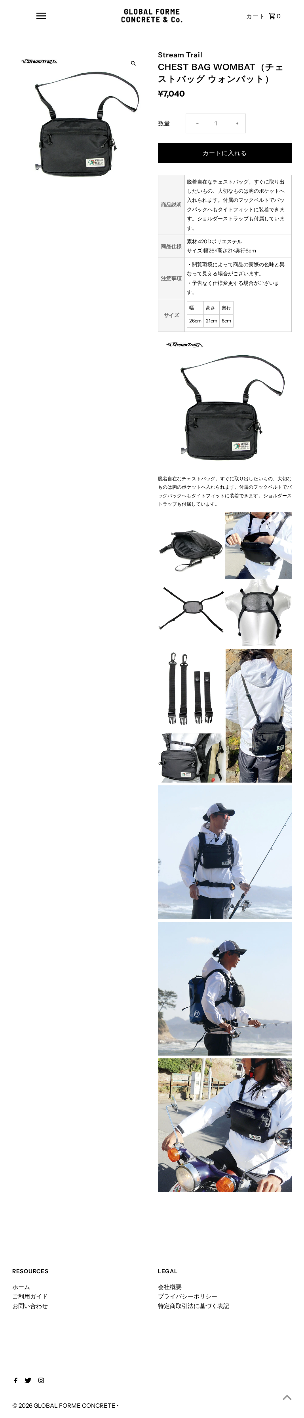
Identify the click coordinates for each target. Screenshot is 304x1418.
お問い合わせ (30, 1306)
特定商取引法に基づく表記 (193, 1306)
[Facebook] (14, 1381)
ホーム (21, 1287)
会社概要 (170, 1287)
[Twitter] (27, 1381)
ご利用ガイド (30, 1296)
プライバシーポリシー (187, 1296)
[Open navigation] (41, 16)
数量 (164, 123)
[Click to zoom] (133, 63)
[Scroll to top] (287, 1397)
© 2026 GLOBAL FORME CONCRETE (64, 1405)
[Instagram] (40, 1381)
